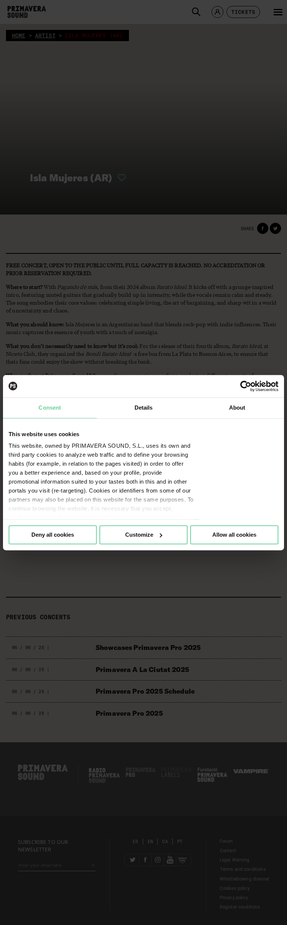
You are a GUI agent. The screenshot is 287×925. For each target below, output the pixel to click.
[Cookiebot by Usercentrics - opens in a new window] (245, 386)
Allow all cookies (234, 534)
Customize (139, 534)
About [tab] (237, 407)
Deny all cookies (52, 534)
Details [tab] (144, 407)
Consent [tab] (49, 407)
